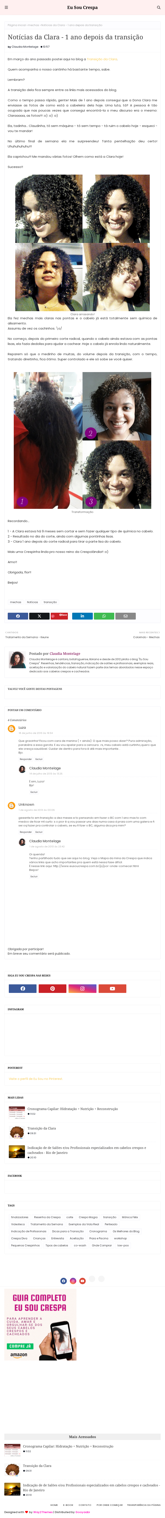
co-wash (80, 1245)
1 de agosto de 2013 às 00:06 (37, 810)
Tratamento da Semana (47, 1224)
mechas (33, 25)
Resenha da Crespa (47, 1217)
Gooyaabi (82, 1512)
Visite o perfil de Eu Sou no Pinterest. (36, 1079)
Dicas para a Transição (68, 1231)
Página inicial (17, 25)
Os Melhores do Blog (126, 1231)
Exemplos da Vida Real (84, 1224)
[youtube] (112, 988)
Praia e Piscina (98, 1238)
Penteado (111, 1224)
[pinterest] (52, 988)
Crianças (39, 1238)
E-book (68, 1505)
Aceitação (77, 1238)
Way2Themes (43, 1512)
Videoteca (18, 1224)
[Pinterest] (92, 1279)
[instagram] (82, 988)
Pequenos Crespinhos (25, 1245)
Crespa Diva (19, 1238)
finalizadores (19, 1217)
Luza (22, 727)
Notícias (32, 602)
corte (69, 1217)
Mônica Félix (130, 1217)
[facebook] (23, 988)
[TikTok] (101, 1279)
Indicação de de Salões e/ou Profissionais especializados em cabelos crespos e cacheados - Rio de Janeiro (87, 1150)
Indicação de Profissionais (28, 1231)
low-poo (123, 1245)
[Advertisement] (40, 1397)
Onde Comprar (102, 1245)
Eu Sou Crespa (82, 7)
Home (54, 1505)
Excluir (39, 759)
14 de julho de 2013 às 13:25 (46, 773)
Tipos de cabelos (57, 1245)
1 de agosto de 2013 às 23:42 (47, 846)
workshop (120, 1238)
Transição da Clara (102, 59)
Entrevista (57, 1238)
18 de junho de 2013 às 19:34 (36, 733)
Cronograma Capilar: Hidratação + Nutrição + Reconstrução (73, 1109)
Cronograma (98, 1231)
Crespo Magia (88, 1217)
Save (64, 614)
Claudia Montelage (25, 47)
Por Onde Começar (110, 1505)
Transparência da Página (144, 1505)
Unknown (26, 804)
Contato (85, 1505)
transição (50, 602)
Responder (26, 759)
